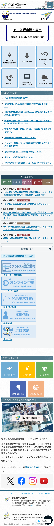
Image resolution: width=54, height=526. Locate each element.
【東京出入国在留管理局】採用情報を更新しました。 (26, 203)
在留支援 (17, 182)
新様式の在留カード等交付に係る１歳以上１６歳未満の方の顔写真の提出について (28, 122)
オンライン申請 (10, 291)
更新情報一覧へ (27, 249)
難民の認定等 (35, 394)
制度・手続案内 (7, 182)
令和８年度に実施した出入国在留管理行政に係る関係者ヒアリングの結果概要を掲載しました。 (27, 228)
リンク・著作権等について (27, 493)
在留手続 (27, 375)
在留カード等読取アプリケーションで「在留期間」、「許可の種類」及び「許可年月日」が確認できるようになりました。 (28, 215)
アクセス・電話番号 (12, 275)
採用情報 (7, 323)
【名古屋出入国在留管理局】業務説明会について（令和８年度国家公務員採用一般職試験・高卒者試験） (27, 193)
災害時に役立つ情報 (44, 83)
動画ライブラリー (33, 467)
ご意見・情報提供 (44, 493)
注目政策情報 (27, 61)
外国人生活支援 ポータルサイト (27, 83)
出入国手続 (9, 375)
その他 (48, 182)
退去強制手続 (18, 394)
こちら (32, 505)
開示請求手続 (9, 307)
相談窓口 (9, 83)
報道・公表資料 (27, 182)
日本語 (44, 521)
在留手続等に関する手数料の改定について (23, 151)
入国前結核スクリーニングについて (20, 137)
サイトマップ (11, 493)
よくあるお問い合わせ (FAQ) (44, 61)
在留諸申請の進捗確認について (18, 256)
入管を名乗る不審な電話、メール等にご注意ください (28, 163)
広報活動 (7, 339)
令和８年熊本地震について (16, 98)
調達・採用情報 (38, 182)
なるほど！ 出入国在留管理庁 (9, 61)
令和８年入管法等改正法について (19, 157)
